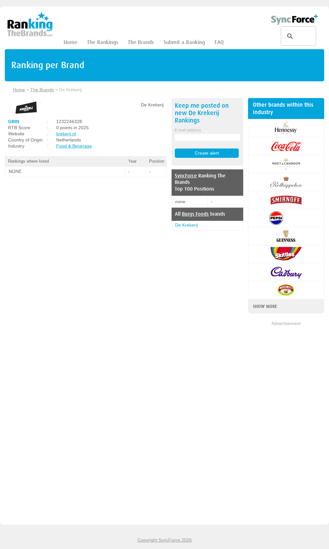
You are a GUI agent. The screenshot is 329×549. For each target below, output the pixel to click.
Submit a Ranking (184, 42)
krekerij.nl (66, 133)
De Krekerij (186, 225)
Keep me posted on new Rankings (202, 113)
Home (70, 42)
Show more (265, 306)
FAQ (219, 42)
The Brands (141, 42)
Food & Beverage (74, 145)
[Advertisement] (286, 423)
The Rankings (102, 42)
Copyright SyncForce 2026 (165, 540)
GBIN (13, 121)
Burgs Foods (195, 214)
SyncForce (186, 176)
